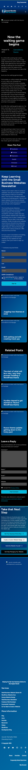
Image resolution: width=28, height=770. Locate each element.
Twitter (15, 152)
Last (3, 263)
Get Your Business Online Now (13, 534)
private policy (10, 279)
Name (3, 469)
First (3, 257)
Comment (4, 450)
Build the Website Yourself (13, 546)
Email (15, 166)
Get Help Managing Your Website (14, 551)
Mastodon (15, 156)
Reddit (14, 159)
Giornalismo (18, 50)
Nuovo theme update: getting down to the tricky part (13, 430)
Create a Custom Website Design (13, 540)
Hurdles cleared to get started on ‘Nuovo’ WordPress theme (13, 403)
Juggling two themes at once (14, 313)
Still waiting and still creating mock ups (12, 338)
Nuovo (16, 52)
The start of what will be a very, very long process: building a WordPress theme (13, 374)
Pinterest (14, 163)
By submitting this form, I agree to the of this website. (13, 278)
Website (3, 481)
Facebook (15, 149)
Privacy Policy (15, 488)
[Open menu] (25, 12)
